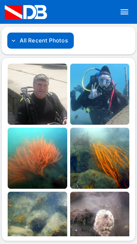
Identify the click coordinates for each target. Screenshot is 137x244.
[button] (125, 12)
